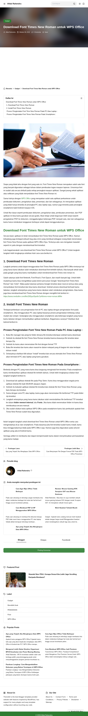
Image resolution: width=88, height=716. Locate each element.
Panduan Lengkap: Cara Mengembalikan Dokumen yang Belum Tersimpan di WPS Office (24, 666)
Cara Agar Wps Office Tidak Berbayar (26, 490)
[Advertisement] (44, 67)
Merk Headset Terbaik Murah (66, 508)
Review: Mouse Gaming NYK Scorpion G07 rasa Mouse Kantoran (66, 491)
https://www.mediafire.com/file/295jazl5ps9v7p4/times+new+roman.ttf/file (32, 296)
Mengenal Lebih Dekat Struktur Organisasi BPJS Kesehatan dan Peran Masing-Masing (23, 650)
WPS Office (26, 198)
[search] (74, 4)
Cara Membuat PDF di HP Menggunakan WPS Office (26, 509)
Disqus (43, 540)
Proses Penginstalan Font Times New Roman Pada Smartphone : (31, 114)
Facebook (66, 540)
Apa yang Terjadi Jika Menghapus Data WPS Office (29, 528)
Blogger (21, 540)
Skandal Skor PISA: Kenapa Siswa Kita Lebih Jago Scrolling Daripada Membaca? (53, 575)
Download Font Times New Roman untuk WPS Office (26, 102)
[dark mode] (80, 4)
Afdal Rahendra (14, 4)
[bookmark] (83, 4)
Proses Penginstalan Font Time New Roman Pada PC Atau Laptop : (32, 111)
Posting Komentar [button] (44, 550)
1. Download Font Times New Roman (20, 105)
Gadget (7, 21)
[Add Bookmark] (45, 32)
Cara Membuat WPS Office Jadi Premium (61, 649)
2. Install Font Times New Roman (18, 108)
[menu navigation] (4, 4)
